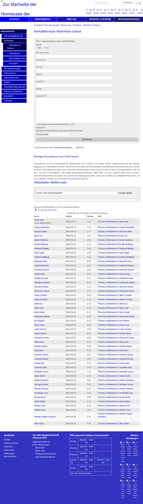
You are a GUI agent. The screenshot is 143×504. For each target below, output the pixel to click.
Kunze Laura (39, 325)
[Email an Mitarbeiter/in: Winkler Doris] (114, 410)
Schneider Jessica (41, 372)
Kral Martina (39, 321)
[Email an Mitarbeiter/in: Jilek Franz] (113, 304)
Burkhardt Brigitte (41, 249)
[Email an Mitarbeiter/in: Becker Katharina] (115, 240)
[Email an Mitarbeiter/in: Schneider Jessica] (115, 372)
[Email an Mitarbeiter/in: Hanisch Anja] (114, 274)
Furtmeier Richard (41, 270)
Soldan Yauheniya (41, 380)
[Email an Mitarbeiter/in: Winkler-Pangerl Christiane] (119, 417)
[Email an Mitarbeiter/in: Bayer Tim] (112, 236)
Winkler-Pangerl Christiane (45, 417)
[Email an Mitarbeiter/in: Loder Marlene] (114, 329)
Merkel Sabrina (40, 334)
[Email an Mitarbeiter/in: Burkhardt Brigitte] (116, 249)
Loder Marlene (40, 329)
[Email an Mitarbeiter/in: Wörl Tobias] (113, 424)
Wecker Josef (39, 406)
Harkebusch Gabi (41, 278)
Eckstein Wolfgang (41, 257)
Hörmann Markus (41, 287)
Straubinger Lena (41, 393)
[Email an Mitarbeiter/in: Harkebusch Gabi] (115, 278)
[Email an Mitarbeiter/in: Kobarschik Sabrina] (116, 317)
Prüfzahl (39, 128)
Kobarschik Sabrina (42, 317)
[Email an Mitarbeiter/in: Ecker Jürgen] (113, 253)
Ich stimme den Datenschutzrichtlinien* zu (55, 124)
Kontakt (7, 440)
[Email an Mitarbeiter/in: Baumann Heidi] (115, 232)
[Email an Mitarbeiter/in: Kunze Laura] (113, 325)
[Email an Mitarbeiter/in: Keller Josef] (113, 308)
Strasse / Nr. (41, 60)
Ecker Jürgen (39, 253)
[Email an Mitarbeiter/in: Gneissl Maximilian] (116, 227)
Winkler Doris (39, 410)
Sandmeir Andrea (41, 355)
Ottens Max (39, 342)
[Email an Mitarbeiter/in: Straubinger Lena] (115, 393)
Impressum (8, 447)
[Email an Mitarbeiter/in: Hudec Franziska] (115, 300)
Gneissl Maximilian (41, 227)
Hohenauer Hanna (41, 291)
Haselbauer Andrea (42, 283)
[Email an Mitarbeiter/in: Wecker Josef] (114, 406)
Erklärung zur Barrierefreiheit (10, 455)
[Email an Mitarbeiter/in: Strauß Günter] (114, 397)
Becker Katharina (41, 240)
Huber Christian (40, 295)
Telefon (39, 74)
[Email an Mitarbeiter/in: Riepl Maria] (113, 351)
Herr (39, 48)
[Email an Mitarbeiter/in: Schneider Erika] (115, 368)
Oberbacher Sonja (41, 338)
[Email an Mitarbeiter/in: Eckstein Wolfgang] (116, 257)
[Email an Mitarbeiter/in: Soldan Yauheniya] (116, 380)
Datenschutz (9, 450)
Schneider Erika (40, 368)
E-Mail (39, 82)
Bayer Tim (38, 236)
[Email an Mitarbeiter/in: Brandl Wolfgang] (115, 244)
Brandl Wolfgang (41, 244)
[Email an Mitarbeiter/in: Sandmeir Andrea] (115, 355)
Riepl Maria (39, 351)
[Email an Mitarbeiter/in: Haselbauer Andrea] (116, 283)
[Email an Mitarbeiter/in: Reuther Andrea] (115, 346)
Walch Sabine (39, 401)
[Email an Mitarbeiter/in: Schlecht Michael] (115, 359)
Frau (47, 48)
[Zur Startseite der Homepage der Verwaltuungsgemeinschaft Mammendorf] (88, 2)
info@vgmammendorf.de (45, 454)
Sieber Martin (39, 376)
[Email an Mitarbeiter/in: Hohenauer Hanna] (116, 291)
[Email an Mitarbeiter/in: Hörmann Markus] (115, 287)
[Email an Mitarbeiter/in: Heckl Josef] (113, 222)
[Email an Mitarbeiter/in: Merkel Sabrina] (114, 334)
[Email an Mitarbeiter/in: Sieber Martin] (114, 376)
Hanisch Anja (39, 274)
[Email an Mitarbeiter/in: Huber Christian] (115, 295)
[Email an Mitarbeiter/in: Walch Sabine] (114, 401)
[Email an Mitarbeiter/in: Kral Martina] (113, 321)
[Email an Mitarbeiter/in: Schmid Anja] (113, 363)
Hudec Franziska (40, 300)
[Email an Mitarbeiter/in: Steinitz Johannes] (115, 389)
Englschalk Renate (41, 266)
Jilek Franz (38, 304)
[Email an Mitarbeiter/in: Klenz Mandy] (114, 312)
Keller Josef (39, 308)
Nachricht (40, 96)
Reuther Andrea (40, 346)
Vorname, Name (42, 53)
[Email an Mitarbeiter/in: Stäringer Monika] (115, 385)
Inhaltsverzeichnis (11, 443)
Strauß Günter (40, 397)
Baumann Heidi (40, 232)
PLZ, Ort (39, 67)
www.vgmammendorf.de (45, 457)
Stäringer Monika (41, 385)
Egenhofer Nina (40, 261)
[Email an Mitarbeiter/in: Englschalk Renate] (116, 266)
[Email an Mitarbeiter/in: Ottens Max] (113, 342)
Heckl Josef (39, 220)
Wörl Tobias (39, 424)
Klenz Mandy (39, 312)
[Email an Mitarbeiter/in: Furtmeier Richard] (116, 270)
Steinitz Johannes (41, 389)
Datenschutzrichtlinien (63, 148)
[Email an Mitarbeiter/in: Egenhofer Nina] (115, 261)
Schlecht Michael (41, 359)
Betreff (39, 89)
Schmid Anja (39, 363)
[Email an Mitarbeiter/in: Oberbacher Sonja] (116, 338)
